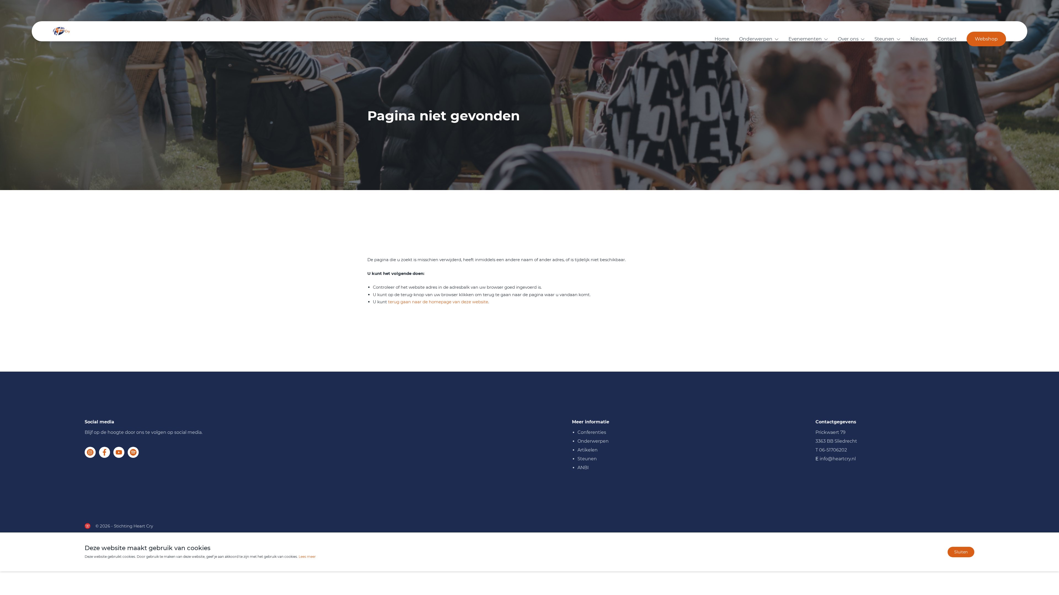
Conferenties (591, 432)
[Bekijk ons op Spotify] (133, 452)
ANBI (583, 467)
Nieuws (919, 39)
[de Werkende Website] (87, 526)
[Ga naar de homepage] (61, 31)
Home (722, 39)
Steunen (884, 39)
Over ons (848, 39)
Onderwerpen (755, 39)
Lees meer (307, 557)
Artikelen (587, 450)
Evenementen (805, 39)
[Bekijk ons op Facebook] (104, 452)
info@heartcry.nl (838, 458)
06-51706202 (833, 450)
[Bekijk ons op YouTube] (118, 452)
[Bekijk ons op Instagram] (90, 452)
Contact (947, 39)
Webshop (986, 39)
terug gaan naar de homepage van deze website (438, 301)
